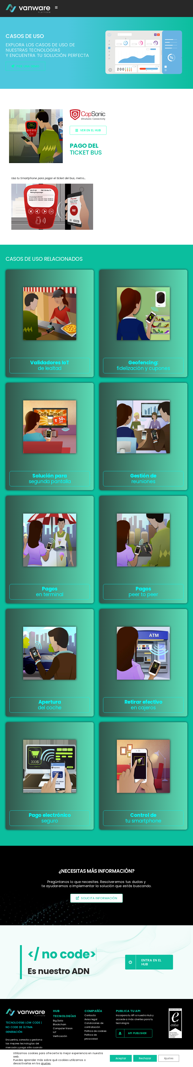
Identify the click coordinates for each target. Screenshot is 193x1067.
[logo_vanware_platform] (28, 8)
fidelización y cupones (143, 365)
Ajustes (168, 1058)
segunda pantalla (50, 478)
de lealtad (49, 365)
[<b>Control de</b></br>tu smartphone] (143, 766)
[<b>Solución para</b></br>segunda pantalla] (49, 426)
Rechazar (145, 1058)
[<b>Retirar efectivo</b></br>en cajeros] (143, 653)
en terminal (49, 591)
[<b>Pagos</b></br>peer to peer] (143, 540)
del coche (49, 705)
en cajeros (143, 705)
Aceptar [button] (121, 1058)
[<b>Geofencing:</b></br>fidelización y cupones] (143, 313)
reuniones (143, 478)
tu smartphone (143, 818)
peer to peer (143, 591)
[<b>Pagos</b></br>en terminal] (49, 540)
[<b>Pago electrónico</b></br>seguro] (49, 766)
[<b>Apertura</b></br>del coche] (49, 653)
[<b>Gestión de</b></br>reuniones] (143, 426)
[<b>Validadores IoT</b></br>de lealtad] (49, 313)
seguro (50, 818)
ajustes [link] (46, 1063)
